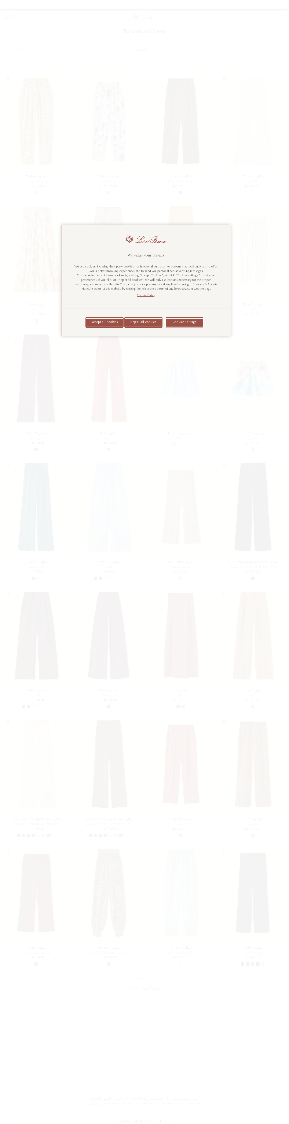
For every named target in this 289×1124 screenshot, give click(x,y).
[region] (146, 280)
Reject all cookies (143, 322)
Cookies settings (184, 322)
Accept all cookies (104, 322)
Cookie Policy (146, 295)
